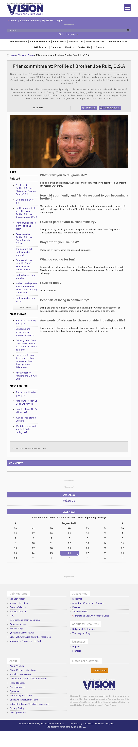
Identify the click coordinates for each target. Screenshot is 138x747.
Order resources (95, 41)
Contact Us (84, 47)
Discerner (77, 599)
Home (13, 55)
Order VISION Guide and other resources (30, 637)
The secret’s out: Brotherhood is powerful (24, 252)
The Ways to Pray (81, 633)
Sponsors (69, 24)
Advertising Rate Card (21, 695)
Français (35, 20)
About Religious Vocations (23, 670)
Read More (25, 307)
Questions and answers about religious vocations (25, 332)
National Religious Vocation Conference (29, 704)
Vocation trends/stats (20, 674)
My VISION (48, 20)
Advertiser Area (17, 687)
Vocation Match (17, 599)
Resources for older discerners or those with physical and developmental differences (25, 361)
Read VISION (76, 41)
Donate (12, 20)
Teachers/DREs (80, 611)
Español (24, 20)
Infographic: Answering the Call (25, 641)
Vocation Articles (18, 611)
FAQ (12, 615)
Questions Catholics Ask (22, 632)
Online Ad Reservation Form (24, 699)
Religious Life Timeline (83, 629)
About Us (70, 47)
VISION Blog (16, 628)
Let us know (99, 670)
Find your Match (18, 41)
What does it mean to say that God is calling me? (26, 429)
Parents (76, 607)
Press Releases (18, 683)
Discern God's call (118, 41)
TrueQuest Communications (33, 448)
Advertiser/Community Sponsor (88, 603)
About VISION (17, 666)
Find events (59, 41)
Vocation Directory (19, 603)
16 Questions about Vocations (25, 620)
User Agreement (18, 712)
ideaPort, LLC (80, 727)
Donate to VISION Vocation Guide (90, 615)
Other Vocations (18, 624)
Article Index (41, 47)
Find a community (40, 41)
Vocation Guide (26, 55)
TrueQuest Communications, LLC (98, 723)
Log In (59, 20)
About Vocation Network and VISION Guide (26, 375)
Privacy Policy (17, 708)
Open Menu (127, 7)
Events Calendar (18, 607)
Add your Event (111, 107)
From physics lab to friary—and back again (26, 226)
